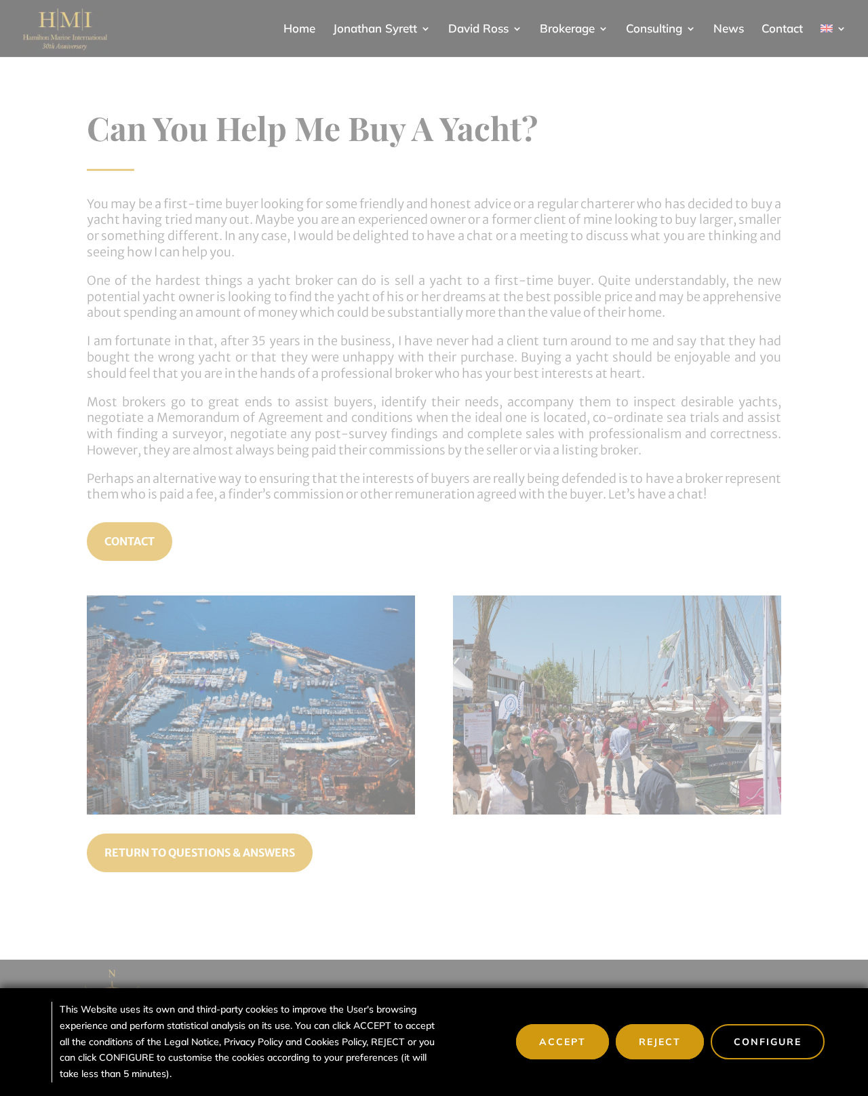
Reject (660, 1042)
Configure (768, 1042)
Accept (562, 1042)
